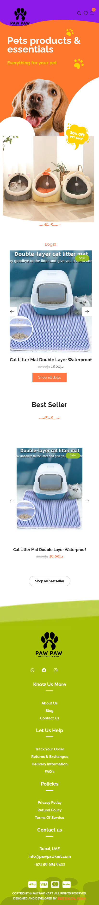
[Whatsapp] (32, 670)
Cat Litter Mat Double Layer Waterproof (51, 359)
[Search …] (79, 13)
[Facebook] (44, 670)
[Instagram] (55, 670)
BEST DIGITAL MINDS (71, 898)
